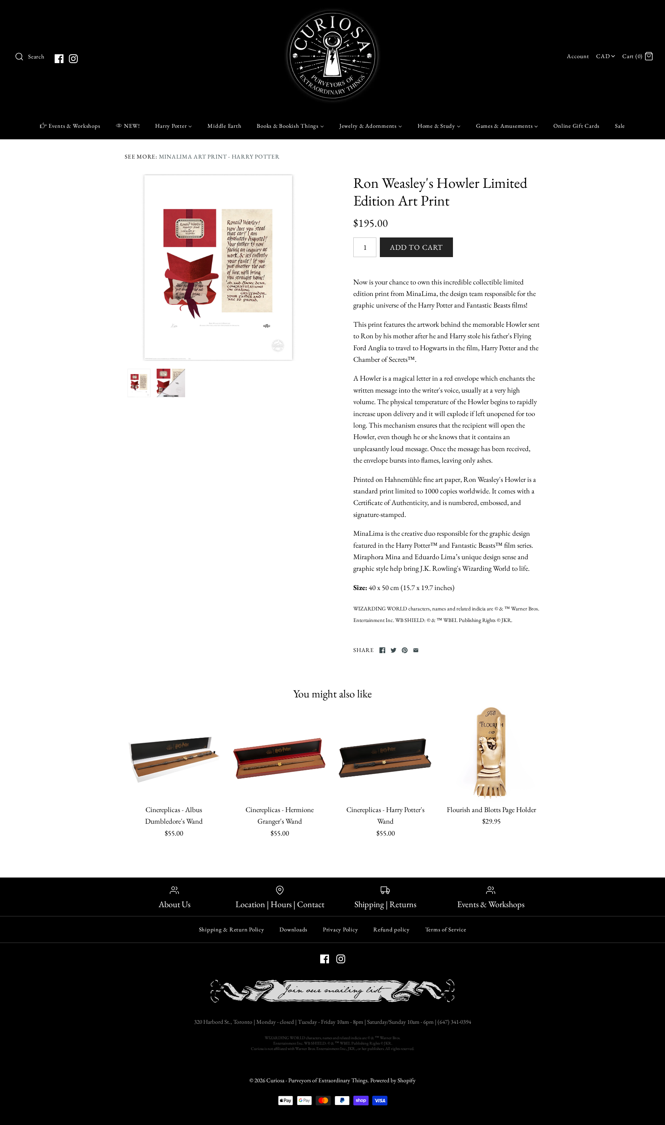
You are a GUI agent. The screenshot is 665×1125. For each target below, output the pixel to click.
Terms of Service (445, 929)
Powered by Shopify (393, 1080)
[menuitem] (70, 125)
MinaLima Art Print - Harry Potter (219, 156)
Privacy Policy (340, 929)
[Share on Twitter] (393, 650)
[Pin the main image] (405, 650)
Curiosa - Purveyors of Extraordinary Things (317, 1080)
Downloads (293, 929)
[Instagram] (73, 58)
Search (36, 56)
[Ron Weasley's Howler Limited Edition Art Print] (218, 267)
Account (578, 56)
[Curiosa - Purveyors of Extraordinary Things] (332, 13)
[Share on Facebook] (382, 650)
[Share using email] (416, 650)
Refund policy (391, 929)
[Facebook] (59, 58)
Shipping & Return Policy (231, 929)
